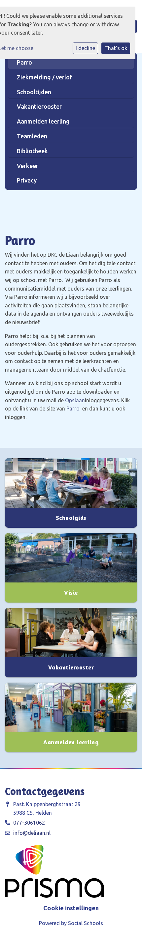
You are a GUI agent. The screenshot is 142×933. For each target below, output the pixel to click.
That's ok (115, 48)
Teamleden (32, 136)
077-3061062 (29, 823)
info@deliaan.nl (32, 833)
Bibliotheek (32, 151)
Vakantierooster (39, 106)
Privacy (27, 180)
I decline (85, 48)
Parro (24, 62)
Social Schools (85, 923)
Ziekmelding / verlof (44, 77)
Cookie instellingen (71, 908)
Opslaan (75, 400)
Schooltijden (34, 92)
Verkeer (27, 165)
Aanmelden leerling (43, 121)
